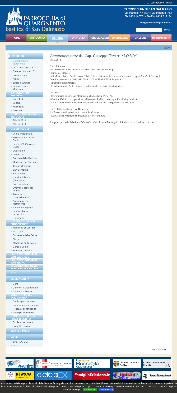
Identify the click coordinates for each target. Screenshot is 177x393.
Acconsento (90, 389)
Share (167, 47)
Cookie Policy (106, 389)
